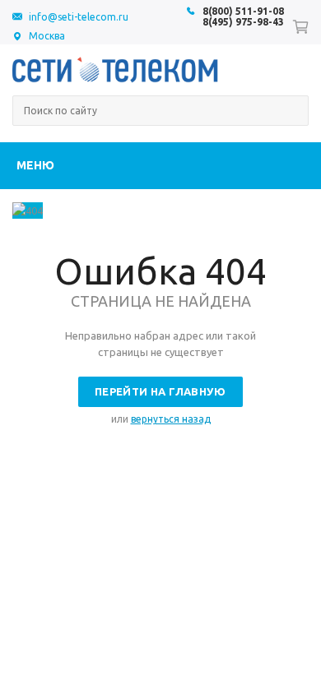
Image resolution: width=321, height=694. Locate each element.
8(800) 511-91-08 (243, 11)
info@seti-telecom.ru (78, 17)
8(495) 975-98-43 (243, 21)
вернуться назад (171, 419)
